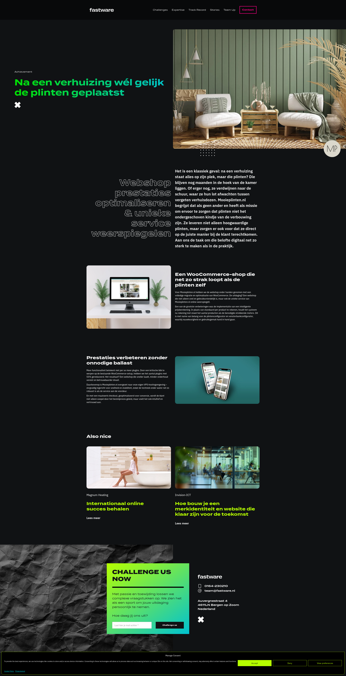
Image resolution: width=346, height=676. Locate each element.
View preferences (325, 663)
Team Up (229, 9)
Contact (248, 9)
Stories (214, 9)
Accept (254, 663)
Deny (289, 663)
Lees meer (93, 518)
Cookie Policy (9, 671)
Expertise (178, 9)
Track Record (197, 9)
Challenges (160, 9)
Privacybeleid (20, 671)
